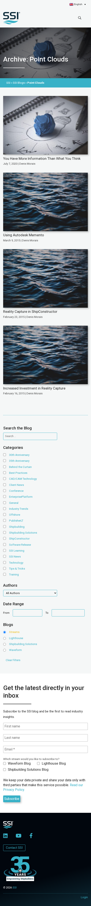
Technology (16, 562)
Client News (16, 484)
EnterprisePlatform (21, 496)
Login (84, 897)
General (13, 502)
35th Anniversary (19, 460)
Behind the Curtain (20, 467)
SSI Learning (16, 550)
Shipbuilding (17, 526)
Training (14, 574)
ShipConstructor (19, 538)
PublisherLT (16, 520)
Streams (14, 632)
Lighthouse (16, 638)
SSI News (15, 556)
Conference (16, 490)
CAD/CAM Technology (23, 478)
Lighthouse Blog (53, 763)
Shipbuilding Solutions (23, 532)
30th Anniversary (19, 454)
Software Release (20, 544)
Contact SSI (14, 848)
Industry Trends (18, 508)
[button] (77, 4)
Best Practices (18, 472)
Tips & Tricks (17, 568)
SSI (14, 887)
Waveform (15, 650)
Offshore (14, 514)
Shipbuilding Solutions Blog (27, 770)
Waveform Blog (19, 763)
